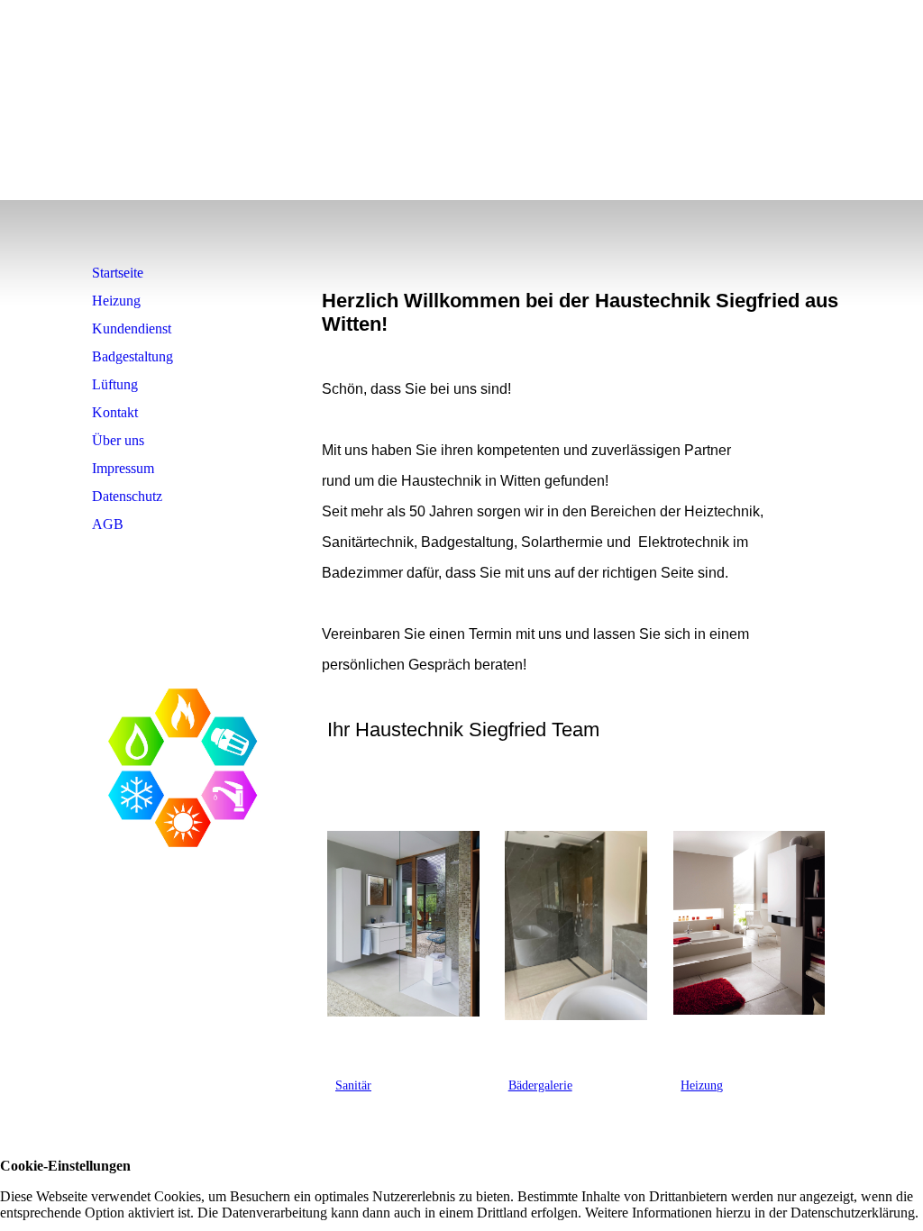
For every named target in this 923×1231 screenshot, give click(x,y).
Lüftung (115, 384)
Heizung (116, 300)
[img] (184, 157)
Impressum (123, 468)
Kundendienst (131, 328)
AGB (107, 524)
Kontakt (115, 412)
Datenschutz (127, 496)
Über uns (118, 440)
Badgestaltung (132, 356)
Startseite (117, 272)
